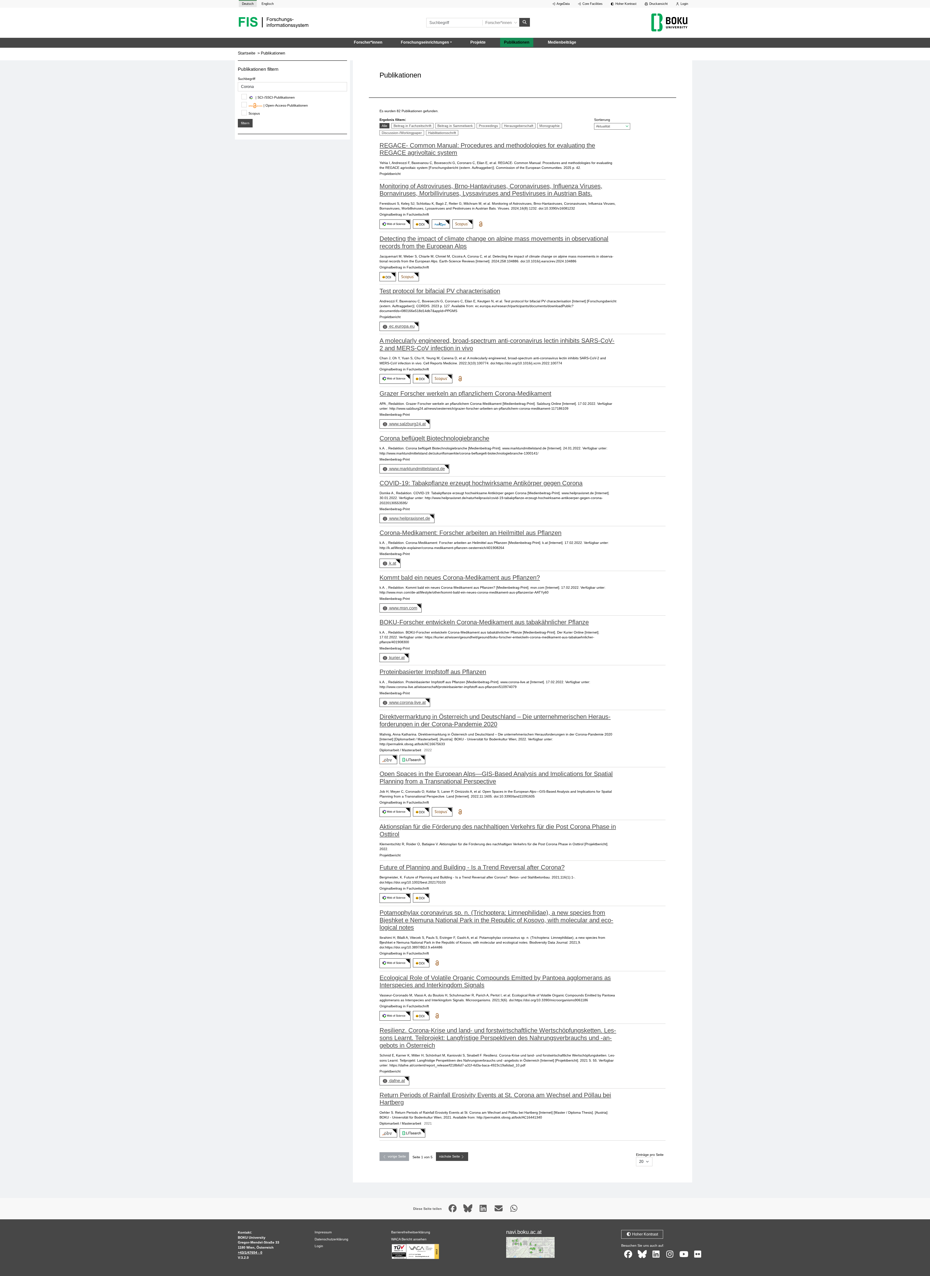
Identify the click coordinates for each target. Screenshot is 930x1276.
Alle (385, 126)
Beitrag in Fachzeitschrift (412, 126)
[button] (426, 42)
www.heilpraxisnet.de (409, 518)
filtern (245, 123)
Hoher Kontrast (625, 4)
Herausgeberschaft (518, 126)
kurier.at (396, 657)
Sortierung (602, 120)
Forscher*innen (368, 42)
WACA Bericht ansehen (408, 1239)
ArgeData (563, 4)
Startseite (246, 53)
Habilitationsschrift (442, 133)
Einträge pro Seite (650, 1155)
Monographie (549, 126)
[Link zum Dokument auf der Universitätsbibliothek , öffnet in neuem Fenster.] (411, 760)
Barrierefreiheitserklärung (410, 1232)
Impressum (323, 1232)
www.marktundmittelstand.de (417, 468)
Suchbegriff (246, 79)
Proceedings (488, 126)
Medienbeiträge (562, 42)
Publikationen (516, 42)
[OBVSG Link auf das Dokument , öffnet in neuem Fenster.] (387, 760)
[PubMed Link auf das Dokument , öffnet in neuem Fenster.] (440, 224)
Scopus (254, 113)
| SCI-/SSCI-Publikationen (274, 97)
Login (684, 4)
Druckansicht (658, 4)
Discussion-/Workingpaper (401, 133)
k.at (392, 563)
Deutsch (248, 4)
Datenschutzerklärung (331, 1239)
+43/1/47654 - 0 (250, 1252)
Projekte (478, 42)
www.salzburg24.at (407, 424)
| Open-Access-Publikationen (285, 105)
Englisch (268, 4)
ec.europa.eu (401, 326)
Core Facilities (592, 4)
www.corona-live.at (407, 702)
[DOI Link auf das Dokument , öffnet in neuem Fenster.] (420, 224)
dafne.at (397, 1080)
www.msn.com (403, 608)
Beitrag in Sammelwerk (455, 126)
